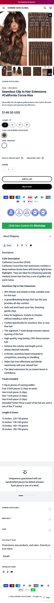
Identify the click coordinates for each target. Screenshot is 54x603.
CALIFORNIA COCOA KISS (4, 135)
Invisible (10, 145)
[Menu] (3, 7)
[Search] (44, 7)
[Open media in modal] (50, 15)
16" (12, 124)
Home (4, 88)
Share (9, 245)
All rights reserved (39, 596)
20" (27, 124)
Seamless (4, 145)
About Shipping (11, 236)
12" (5, 124)
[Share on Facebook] (17, 245)
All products (12, 88)
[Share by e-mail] (30, 245)
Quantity (5, 165)
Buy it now (27, 186)
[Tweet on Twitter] (26, 245)
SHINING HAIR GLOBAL (18, 8)
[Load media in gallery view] (7, 71)
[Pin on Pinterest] (22, 245)
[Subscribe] (50, 556)
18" (19, 124)
